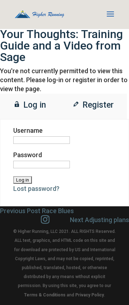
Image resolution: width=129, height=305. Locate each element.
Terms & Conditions (45, 294)
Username (28, 130)
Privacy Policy (89, 294)
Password (27, 155)
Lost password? (36, 188)
